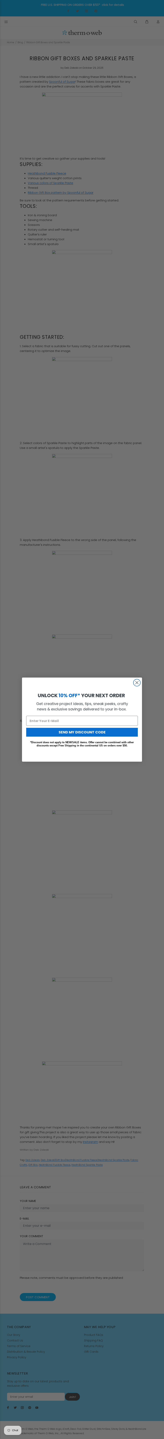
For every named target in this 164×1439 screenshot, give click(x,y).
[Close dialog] (136, 682)
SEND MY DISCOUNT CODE (82, 732)
